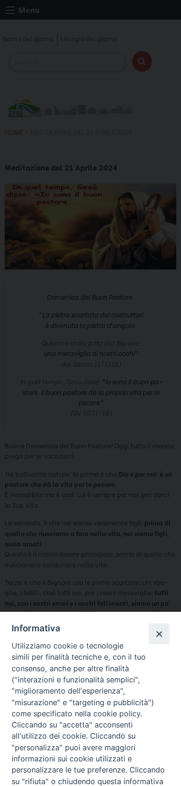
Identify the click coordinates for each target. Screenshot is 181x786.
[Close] (159, 633)
